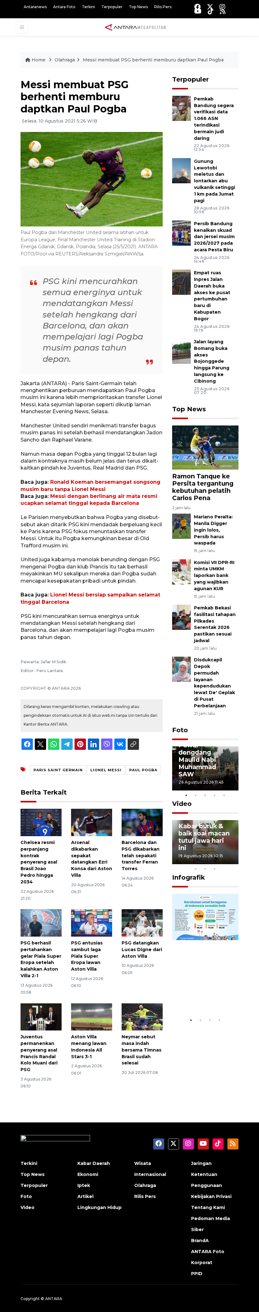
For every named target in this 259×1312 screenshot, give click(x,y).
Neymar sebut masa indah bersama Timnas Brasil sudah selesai (141, 1050)
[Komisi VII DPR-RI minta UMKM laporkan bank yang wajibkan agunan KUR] (181, 571)
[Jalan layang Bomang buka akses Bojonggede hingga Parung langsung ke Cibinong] (181, 351)
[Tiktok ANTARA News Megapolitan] (211, 11)
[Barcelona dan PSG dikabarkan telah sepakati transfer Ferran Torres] (142, 822)
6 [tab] (224, 861)
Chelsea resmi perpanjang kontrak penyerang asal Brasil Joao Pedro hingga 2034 (39, 862)
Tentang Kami (208, 1207)
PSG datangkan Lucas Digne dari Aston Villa (142, 949)
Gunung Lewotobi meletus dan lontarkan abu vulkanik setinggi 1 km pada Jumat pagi (214, 180)
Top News (138, 6)
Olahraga (65, 60)
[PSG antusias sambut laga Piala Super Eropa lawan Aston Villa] (91, 923)
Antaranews (35, 6)
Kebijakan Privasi (211, 1196)
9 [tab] (205, 869)
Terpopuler (112, 6)
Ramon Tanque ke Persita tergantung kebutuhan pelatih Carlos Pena (202, 487)
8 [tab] (196, 869)
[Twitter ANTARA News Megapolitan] (210, 7)
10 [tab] (215, 869)
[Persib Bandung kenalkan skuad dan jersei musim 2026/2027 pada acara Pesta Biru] (181, 233)
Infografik (188, 877)
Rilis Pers (163, 6)
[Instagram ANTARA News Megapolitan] (222, 7)
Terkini (88, 6)
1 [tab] (186, 795)
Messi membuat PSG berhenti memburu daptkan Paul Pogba (153, 60)
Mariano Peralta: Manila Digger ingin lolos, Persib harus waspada (213, 530)
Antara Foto (64, 6)
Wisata (142, 1163)
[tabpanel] (205, 768)
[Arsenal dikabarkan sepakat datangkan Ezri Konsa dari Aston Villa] (91, 822)
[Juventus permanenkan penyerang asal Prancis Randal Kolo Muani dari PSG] (41, 1016)
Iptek (83, 1185)
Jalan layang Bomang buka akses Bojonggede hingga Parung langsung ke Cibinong (211, 361)
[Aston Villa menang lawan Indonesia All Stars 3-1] (91, 1016)
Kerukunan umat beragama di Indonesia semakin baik (204, 987)
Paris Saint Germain (58, 770)
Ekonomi (87, 1174)
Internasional (150, 1174)
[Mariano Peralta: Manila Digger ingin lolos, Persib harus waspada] (181, 526)
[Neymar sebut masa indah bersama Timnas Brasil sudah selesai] (142, 1016)
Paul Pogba (143, 770)
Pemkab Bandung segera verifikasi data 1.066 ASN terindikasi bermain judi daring (214, 118)
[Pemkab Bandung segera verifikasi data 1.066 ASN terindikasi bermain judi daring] (181, 108)
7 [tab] (234, 861)
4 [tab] (215, 795)
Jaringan (201, 1163)
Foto (180, 730)
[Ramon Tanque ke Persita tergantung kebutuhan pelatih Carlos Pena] (205, 447)
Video (182, 803)
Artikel (85, 1196)
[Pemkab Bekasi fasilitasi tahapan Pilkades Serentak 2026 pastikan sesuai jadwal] (181, 617)
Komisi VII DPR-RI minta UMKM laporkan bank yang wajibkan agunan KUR (214, 575)
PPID (196, 1273)
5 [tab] (224, 795)
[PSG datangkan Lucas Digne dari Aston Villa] (142, 923)
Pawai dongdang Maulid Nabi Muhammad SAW (197, 759)
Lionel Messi (106, 770)
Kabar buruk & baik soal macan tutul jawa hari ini (204, 837)
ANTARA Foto (207, 1251)
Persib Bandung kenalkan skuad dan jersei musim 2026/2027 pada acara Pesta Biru (214, 237)
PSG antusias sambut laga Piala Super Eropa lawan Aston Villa (87, 956)
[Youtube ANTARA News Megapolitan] (198, 11)
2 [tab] (196, 795)
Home (38, 60)
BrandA (200, 1240)
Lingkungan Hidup (99, 1207)
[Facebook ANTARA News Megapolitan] (197, 7)
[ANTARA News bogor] (135, 27)
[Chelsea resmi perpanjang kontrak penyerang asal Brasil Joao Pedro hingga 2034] (41, 822)
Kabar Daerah (93, 1163)
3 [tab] (205, 795)
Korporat (201, 1262)
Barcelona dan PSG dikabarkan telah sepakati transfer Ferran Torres (141, 855)
